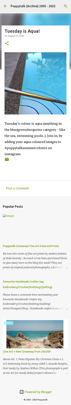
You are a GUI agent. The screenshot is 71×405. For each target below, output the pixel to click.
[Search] (65, 6)
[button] (7, 43)
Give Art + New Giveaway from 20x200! (27, 351)
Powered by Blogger (38, 392)
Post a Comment (17, 188)
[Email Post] (7, 161)
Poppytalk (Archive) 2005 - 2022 (33, 6)
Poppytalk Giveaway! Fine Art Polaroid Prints (31, 246)
